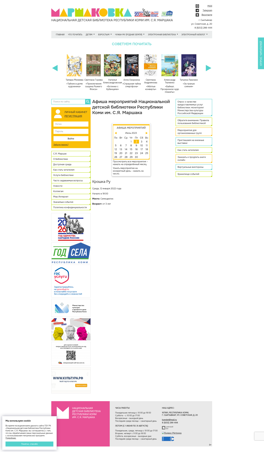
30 (136, 157)
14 (126, 149)
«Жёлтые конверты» (150, 85)
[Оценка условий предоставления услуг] (70, 353)
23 (136, 153)
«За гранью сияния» (189, 83)
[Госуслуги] (70, 280)
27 (120, 157)
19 (115, 153)
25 (146, 153)
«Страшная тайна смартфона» (132, 83)
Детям (89, 34)
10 (141, 145)
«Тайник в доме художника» (74, 83)
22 (131, 153)
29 (131, 157)
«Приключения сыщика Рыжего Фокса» (93, 85)
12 (116, 149)
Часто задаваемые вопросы (68, 180)
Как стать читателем (63, 169)
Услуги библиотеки (63, 175)
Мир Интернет (60, 196)
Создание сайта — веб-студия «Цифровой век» (167, 427)
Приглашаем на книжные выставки (191, 142)
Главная (60, 34)
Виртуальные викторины (191, 167)
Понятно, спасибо (29, 444)
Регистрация (73, 116)
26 (115, 157)
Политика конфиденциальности (70, 207)
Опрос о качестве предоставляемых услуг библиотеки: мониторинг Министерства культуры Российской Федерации (191, 107)
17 (142, 149)
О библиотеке (60, 159)
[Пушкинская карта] (70, 329)
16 (136, 149)
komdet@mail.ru (169, 420)
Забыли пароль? (60, 144)
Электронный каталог (193, 34)
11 (147, 145)
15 (131, 149)
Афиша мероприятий (131, 127)
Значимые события (63, 202)
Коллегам (58, 191)
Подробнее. (11, 438)
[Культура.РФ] (70, 380)
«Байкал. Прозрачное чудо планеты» (169, 86)
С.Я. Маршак (60, 153)
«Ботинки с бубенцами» (112, 85)
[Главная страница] (112, 10)
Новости (57, 185)
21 (126, 153)
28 (126, 157)
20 (120, 153)
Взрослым (103, 34)
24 (141, 153)
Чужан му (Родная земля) (128, 34)
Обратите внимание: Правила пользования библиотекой (193, 122)
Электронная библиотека (162, 34)
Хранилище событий (188, 174)
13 (121, 149)
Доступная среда (62, 164)
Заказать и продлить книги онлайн (192, 158)
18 (146, 149)
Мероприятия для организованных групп (190, 132)
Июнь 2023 (131, 133)
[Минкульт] (70, 307)
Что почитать (75, 34)
